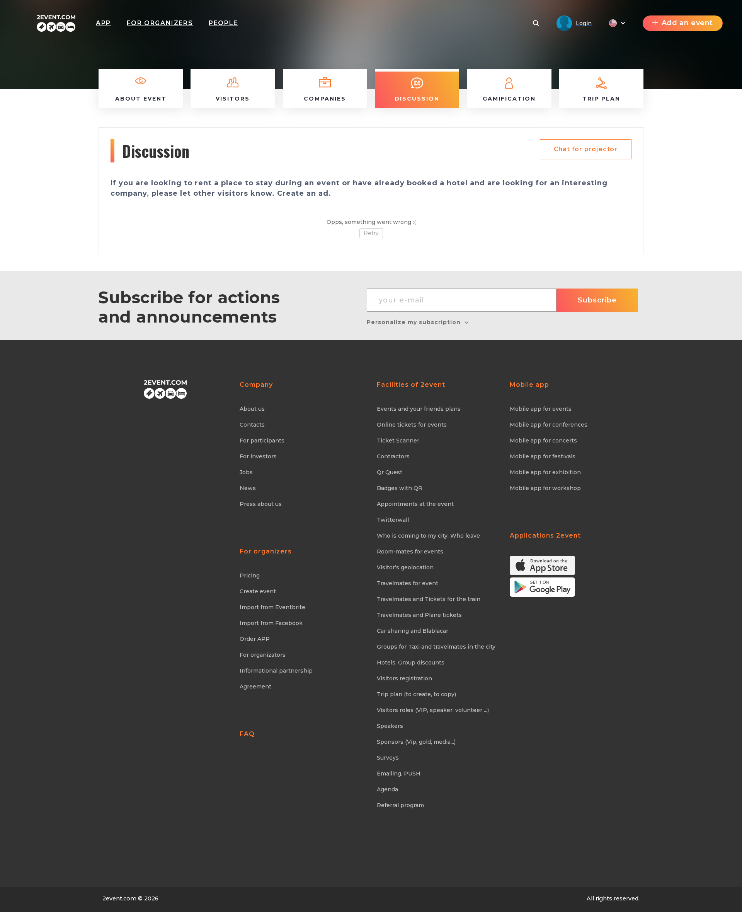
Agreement (255, 686)
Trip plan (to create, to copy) (416, 694)
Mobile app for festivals (542, 456)
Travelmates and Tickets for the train (428, 599)
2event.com (119, 898)
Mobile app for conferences (548, 424)
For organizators (263, 654)
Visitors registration (404, 678)
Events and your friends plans (419, 408)
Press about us (261, 503)
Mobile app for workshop (545, 488)
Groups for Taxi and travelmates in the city (436, 646)
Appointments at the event (415, 503)
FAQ (247, 734)
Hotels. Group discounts (410, 662)
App (103, 23)
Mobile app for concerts (543, 440)
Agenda (387, 789)
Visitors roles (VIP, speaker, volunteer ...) (433, 710)
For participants (262, 440)
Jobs (246, 472)
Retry (371, 233)
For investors (258, 456)
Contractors (393, 456)
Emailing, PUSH (398, 773)
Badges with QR (399, 488)
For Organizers (160, 23)
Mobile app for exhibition (545, 472)
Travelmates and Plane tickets (419, 614)
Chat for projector (586, 149)
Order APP (255, 638)
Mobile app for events (541, 408)
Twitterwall (393, 519)
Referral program (400, 805)
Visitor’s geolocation (405, 567)
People (223, 23)
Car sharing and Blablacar (412, 630)
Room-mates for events (410, 551)
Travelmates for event (407, 583)
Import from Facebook (271, 623)
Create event (258, 591)
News (248, 488)
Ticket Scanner (398, 440)
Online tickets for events (412, 424)
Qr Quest (389, 472)
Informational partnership (276, 670)
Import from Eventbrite (272, 607)
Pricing (250, 575)
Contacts (252, 424)
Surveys (388, 757)
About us (252, 408)
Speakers (390, 725)
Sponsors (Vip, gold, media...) (416, 741)
